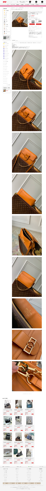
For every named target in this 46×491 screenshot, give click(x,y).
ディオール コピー (7, 58)
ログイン (27, 1)
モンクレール (6, 83)
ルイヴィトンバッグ (29, 472)
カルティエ (6, 69)
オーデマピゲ (40, 477)
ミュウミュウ (6, 66)
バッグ (6, 12)
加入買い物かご (32, 24)
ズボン (6, 19)
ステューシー (6, 56)
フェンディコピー (6, 45)
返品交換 (25, 483)
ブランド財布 (5, 472)
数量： (29, 22)
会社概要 (6, 483)
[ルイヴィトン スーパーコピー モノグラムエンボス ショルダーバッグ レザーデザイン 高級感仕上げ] (18, 453)
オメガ (41, 474)
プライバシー (38, 483)
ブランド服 (5, 477)
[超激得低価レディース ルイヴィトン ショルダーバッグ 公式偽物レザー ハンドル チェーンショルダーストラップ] (29, 436)
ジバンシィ (6, 81)
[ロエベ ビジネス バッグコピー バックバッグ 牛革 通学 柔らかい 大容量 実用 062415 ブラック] (8, 436)
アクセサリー (6, 26)
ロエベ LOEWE (6, 61)
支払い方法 (13, 483)
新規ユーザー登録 (22, 1)
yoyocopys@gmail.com (22, 2)
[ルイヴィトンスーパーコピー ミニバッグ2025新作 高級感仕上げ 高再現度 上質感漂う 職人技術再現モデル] (18, 436)
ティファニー (6, 78)
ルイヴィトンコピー (7, 53)
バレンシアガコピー (7, 43)
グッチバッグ (28, 477)
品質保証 (19, 483)
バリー (5, 76)
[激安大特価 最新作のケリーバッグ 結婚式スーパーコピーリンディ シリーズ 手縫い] (29, 404)
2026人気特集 (7, 10)
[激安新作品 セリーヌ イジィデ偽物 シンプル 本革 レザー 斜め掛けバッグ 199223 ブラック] (8, 420)
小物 (5, 33)
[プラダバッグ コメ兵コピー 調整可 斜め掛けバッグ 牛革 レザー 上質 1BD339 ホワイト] (18, 420)
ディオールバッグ (29, 474)
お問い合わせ (32, 483)
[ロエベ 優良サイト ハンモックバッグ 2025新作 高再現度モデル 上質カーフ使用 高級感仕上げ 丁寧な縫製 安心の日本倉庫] (18, 404)
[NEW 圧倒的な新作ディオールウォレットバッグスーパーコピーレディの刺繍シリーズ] (29, 453)
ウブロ (41, 472)
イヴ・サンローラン (7, 71)
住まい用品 (6, 24)
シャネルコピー (6, 48)
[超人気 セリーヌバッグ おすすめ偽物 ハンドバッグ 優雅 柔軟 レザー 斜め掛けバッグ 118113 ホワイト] (8, 453)
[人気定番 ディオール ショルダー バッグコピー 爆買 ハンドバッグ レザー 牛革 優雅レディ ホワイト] (29, 420)
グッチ (17, 472)
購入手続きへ (39, 24)
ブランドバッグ (5, 474)
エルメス (17, 477)
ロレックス (17, 474)
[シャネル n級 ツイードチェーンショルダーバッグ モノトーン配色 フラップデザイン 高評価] (8, 404)
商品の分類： (29, 19)
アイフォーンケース (7, 31)
